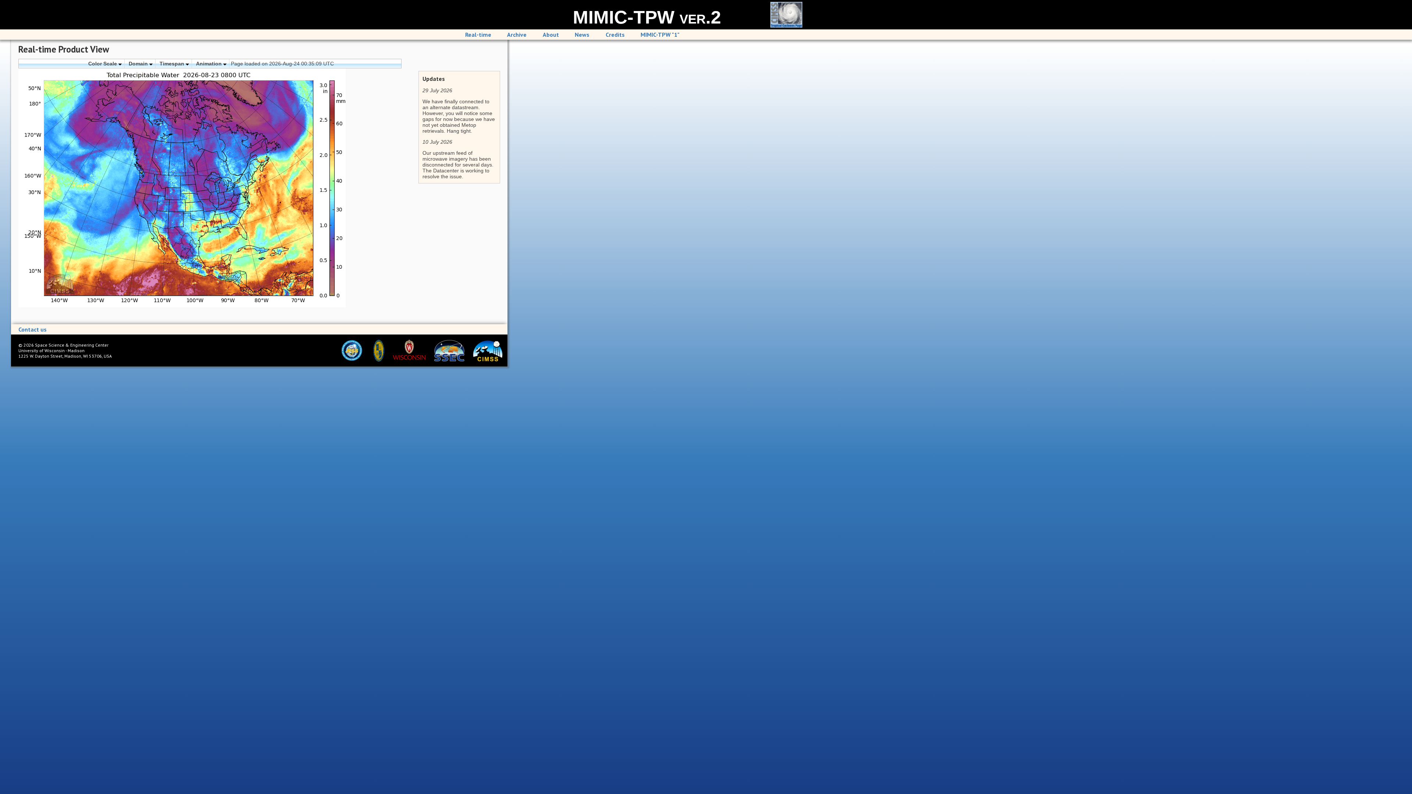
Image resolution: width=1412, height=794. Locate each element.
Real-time (478, 34)
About (551, 34)
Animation (209, 64)
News (582, 34)
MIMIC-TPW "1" (660, 34)
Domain (139, 64)
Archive (517, 34)
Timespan (173, 64)
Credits (615, 34)
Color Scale (103, 64)
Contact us (32, 329)
